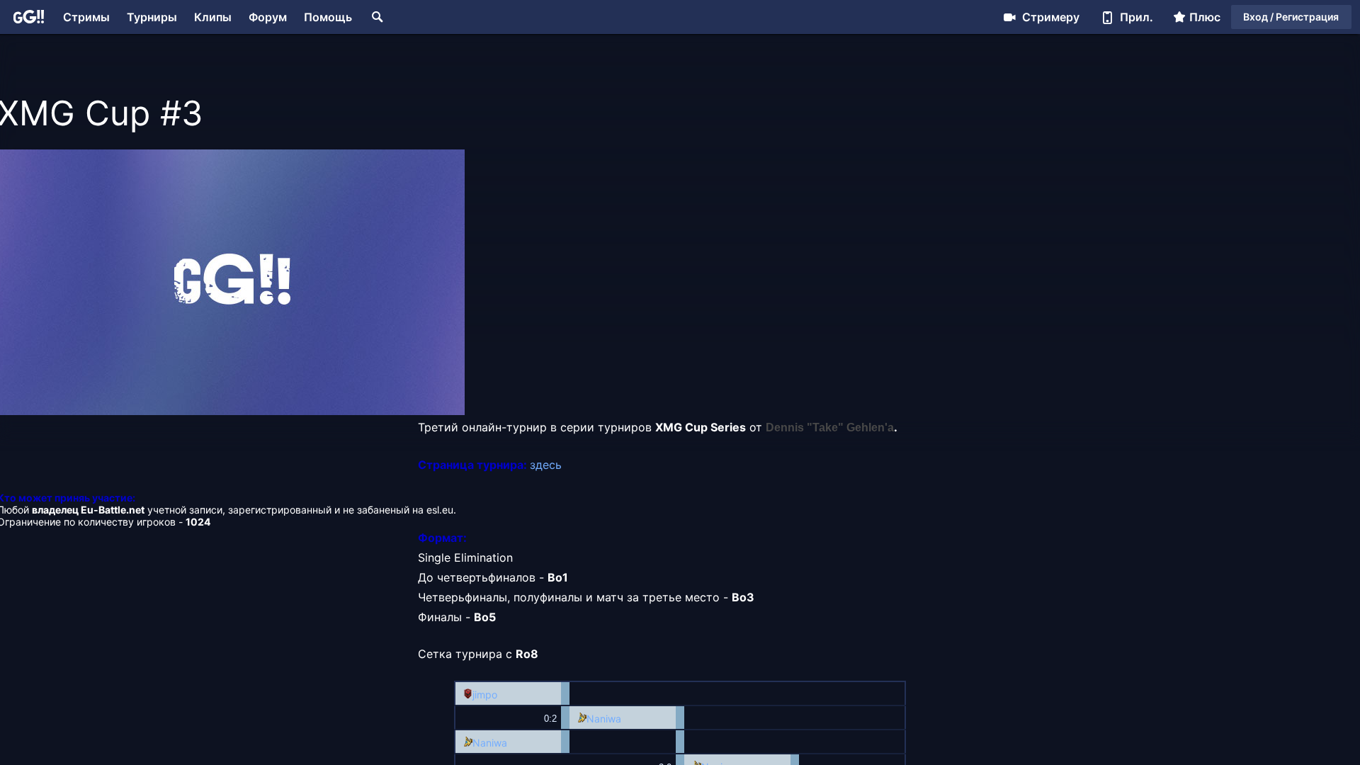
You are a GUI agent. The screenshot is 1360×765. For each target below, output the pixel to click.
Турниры (152, 17)
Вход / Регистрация (1291, 17)
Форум (268, 17)
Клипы (213, 17)
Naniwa (603, 719)
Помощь (328, 17)
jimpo (484, 694)
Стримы (86, 17)
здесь (546, 465)
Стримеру (1051, 17)
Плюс (1204, 17)
